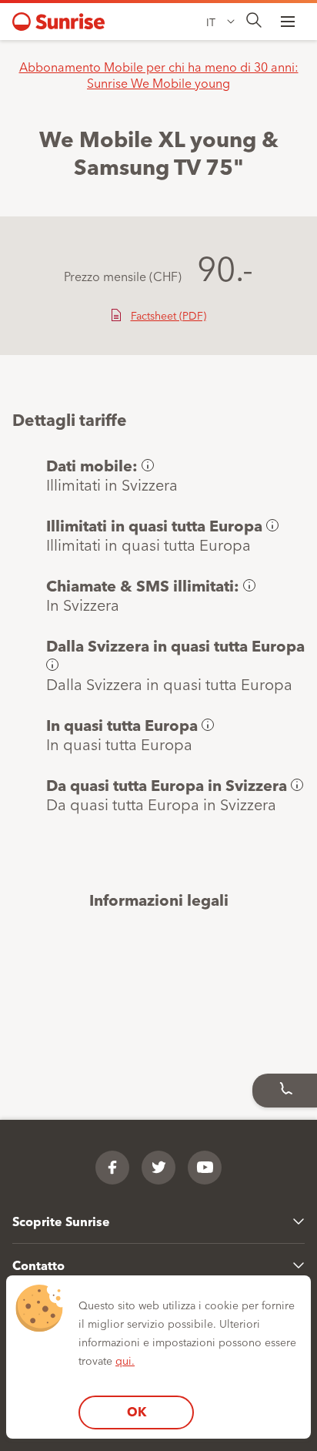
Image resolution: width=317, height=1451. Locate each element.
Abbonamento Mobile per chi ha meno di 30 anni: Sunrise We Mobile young (159, 74)
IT (210, 21)
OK (136, 1411)
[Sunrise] (58, 21)
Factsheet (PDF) (168, 315)
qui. (125, 1360)
